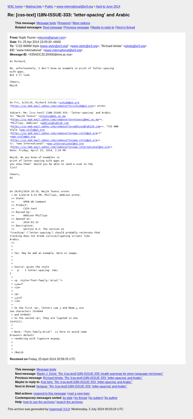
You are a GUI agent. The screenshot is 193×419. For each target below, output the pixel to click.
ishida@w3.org (135, 46)
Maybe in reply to (102, 27)
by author (111, 397)
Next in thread (125, 27)
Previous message (76, 27)
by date (68, 397)
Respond (64, 23)
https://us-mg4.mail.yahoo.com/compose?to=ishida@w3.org (52, 105)
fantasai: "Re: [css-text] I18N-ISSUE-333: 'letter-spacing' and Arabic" (82, 386)
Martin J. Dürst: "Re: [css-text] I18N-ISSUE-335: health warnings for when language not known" (100, 373)
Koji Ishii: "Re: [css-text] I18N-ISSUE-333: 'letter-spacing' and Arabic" (86, 382)
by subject (96, 397)
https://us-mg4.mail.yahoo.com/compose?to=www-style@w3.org (54, 133)
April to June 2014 (108, 6)
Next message (52, 27)
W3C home (15, 6)
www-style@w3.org (54, 46)
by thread (81, 397)
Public (49, 6)
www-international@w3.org (75, 6)
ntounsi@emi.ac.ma (53, 116)
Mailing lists (34, 6)
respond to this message (50, 393)
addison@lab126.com (55, 123)
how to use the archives (39, 402)
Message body (46, 23)
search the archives (70, 402)
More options (81, 23)
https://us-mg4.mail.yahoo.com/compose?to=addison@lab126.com (55, 126)
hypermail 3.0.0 (59, 409)
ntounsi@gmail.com (51, 37)
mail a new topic (79, 393)
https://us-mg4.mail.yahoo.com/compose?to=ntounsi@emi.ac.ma (55, 119)
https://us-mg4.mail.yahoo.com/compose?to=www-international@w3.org (60, 147)
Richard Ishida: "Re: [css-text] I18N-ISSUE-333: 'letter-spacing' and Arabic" (93, 377)
